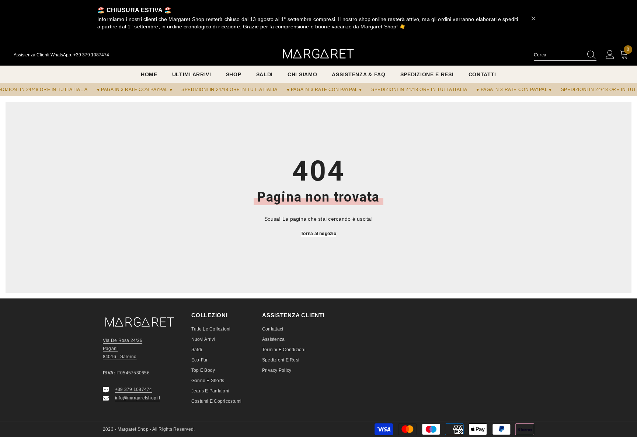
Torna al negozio (318, 233)
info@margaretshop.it (137, 398)
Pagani (110, 348)
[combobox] (558, 54)
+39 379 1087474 (133, 389)
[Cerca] (565, 55)
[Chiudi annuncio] (533, 18)
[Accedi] (610, 54)
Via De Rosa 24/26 (122, 340)
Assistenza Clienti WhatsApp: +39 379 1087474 (61, 54)
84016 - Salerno (120, 356)
